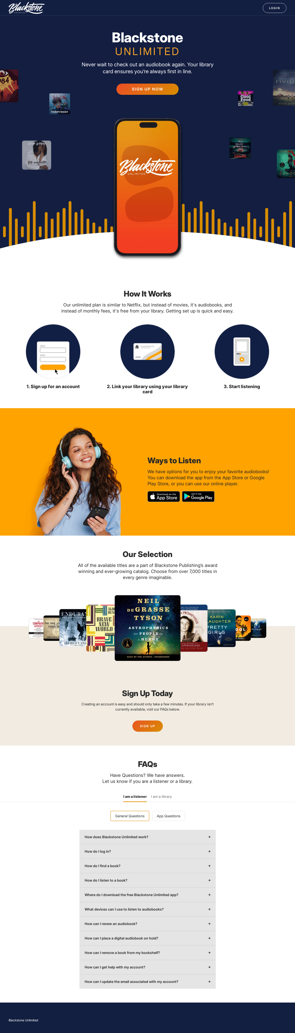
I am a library (161, 797)
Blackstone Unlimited (23, 1020)
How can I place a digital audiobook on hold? (121, 938)
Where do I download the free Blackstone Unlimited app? (131, 895)
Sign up (147, 726)
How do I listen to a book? (106, 880)
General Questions (129, 816)
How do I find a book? (103, 866)
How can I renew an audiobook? (111, 924)
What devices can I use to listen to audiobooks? (124, 909)
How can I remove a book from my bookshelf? (122, 952)
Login (274, 8)
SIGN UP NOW (147, 89)
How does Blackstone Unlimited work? (116, 837)
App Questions (168, 816)
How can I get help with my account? (115, 967)
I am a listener (135, 797)
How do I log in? (98, 851)
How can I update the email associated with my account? (131, 981)
